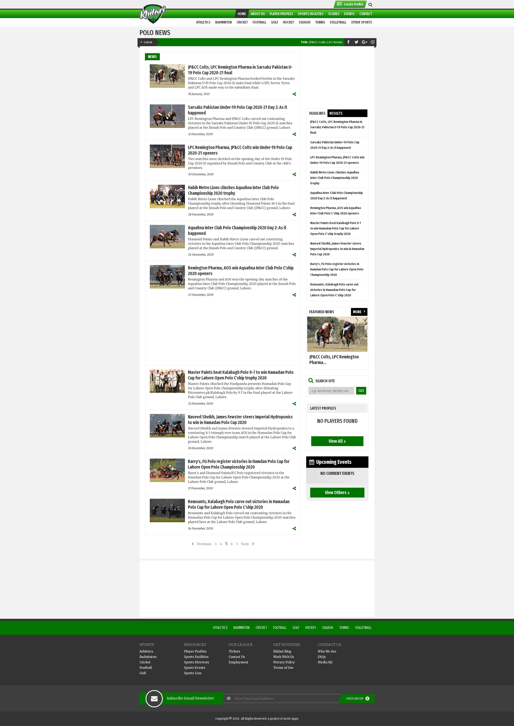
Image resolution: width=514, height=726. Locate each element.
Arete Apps (291, 718)
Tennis (344, 627)
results (336, 113)
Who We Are (327, 651)
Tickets (234, 651)
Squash (327, 627)
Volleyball (363, 627)
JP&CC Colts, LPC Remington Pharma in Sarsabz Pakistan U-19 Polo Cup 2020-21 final (341, 42)
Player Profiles (195, 651)
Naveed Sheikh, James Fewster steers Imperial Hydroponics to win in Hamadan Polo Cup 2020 (240, 419)
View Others (336, 492)
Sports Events (194, 668)
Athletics (220, 627)
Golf (296, 627)
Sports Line (193, 673)
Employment (238, 662)
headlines (317, 113)
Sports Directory (196, 662)
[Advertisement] (223, 333)
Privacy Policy (284, 662)
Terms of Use (283, 668)
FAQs (322, 657)
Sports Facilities (196, 657)
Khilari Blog (282, 651)
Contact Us (237, 657)
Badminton (242, 627)
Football (280, 627)
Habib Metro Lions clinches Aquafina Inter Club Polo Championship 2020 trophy (233, 190)
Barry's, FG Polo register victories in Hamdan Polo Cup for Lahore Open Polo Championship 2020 (239, 464)
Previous (204, 544)
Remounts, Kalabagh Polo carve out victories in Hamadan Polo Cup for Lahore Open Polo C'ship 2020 (239, 504)
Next (245, 544)
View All (336, 441)
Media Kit (325, 662)
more (357, 312)
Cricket (261, 627)
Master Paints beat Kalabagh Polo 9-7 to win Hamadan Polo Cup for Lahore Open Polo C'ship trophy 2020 (241, 375)
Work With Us (283, 657)
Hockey (310, 627)
